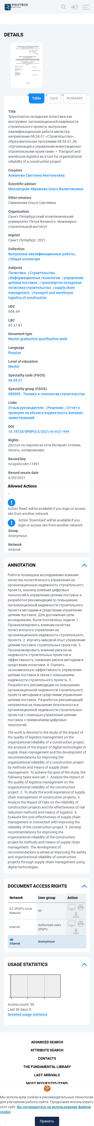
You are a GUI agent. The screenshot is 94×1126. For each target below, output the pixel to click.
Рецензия (55, 408)
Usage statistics (28, 964)
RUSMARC (75, 98)
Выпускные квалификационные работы (41, 254)
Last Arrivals (47, 1075)
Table (36, 98)
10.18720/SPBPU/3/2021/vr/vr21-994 (38, 432)
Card (54, 98)
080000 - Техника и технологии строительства (46, 394)
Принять (47, 1121)
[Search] (63, 7)
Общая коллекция (25, 259)
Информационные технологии (35, 278)
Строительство (42, 273)
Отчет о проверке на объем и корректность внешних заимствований (45, 413)
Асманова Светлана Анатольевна (36, 175)
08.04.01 (15, 380)
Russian (14, 353)
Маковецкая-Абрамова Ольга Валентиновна (45, 189)
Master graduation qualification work (37, 339)
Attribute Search (47, 1050)
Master (14, 366)
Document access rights (37, 886)
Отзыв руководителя (26, 408)
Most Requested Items (47, 1083)
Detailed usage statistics (27, 1014)
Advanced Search (47, 1042)
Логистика (17, 273)
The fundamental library (47, 1067)
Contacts (47, 1058)
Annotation (22, 565)
